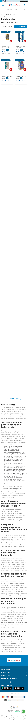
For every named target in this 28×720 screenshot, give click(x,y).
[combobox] (14, 9)
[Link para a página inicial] (2, 14)
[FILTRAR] (20, 26)
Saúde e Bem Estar (10, 14)
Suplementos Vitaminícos (9, 16)
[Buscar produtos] (4, 9)
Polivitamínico (21, 16)
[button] (24, 9)
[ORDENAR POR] (7, 26)
